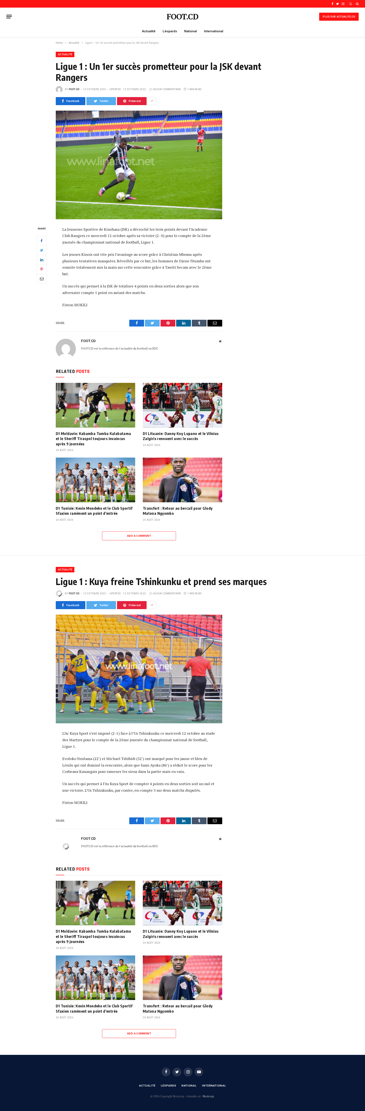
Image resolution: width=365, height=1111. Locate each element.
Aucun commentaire (167, 89)
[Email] (41, 278)
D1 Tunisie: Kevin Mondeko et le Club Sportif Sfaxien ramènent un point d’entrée (94, 511)
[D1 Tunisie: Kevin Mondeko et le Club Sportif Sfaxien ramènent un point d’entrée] (95, 480)
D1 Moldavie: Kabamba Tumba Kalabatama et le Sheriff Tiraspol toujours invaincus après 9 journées (93, 438)
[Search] (357, 4)
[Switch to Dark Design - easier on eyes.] (351, 3)
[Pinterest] (41, 269)
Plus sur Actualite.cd (339, 16)
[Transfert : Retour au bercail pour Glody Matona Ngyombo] (182, 480)
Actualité (148, 31)
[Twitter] (41, 250)
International (213, 31)
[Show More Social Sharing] (152, 101)
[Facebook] (41, 240)
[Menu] (9, 16)
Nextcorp (208, 1096)
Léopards (170, 31)
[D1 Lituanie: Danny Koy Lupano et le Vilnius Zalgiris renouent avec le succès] (182, 405)
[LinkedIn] (41, 259)
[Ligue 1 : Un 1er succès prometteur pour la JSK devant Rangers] (139, 165)
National (190, 31)
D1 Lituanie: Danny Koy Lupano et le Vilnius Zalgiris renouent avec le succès (180, 436)
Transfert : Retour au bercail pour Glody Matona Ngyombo (177, 511)
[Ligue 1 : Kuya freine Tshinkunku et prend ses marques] (139, 669)
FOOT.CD (74, 89)
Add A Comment (139, 535)
